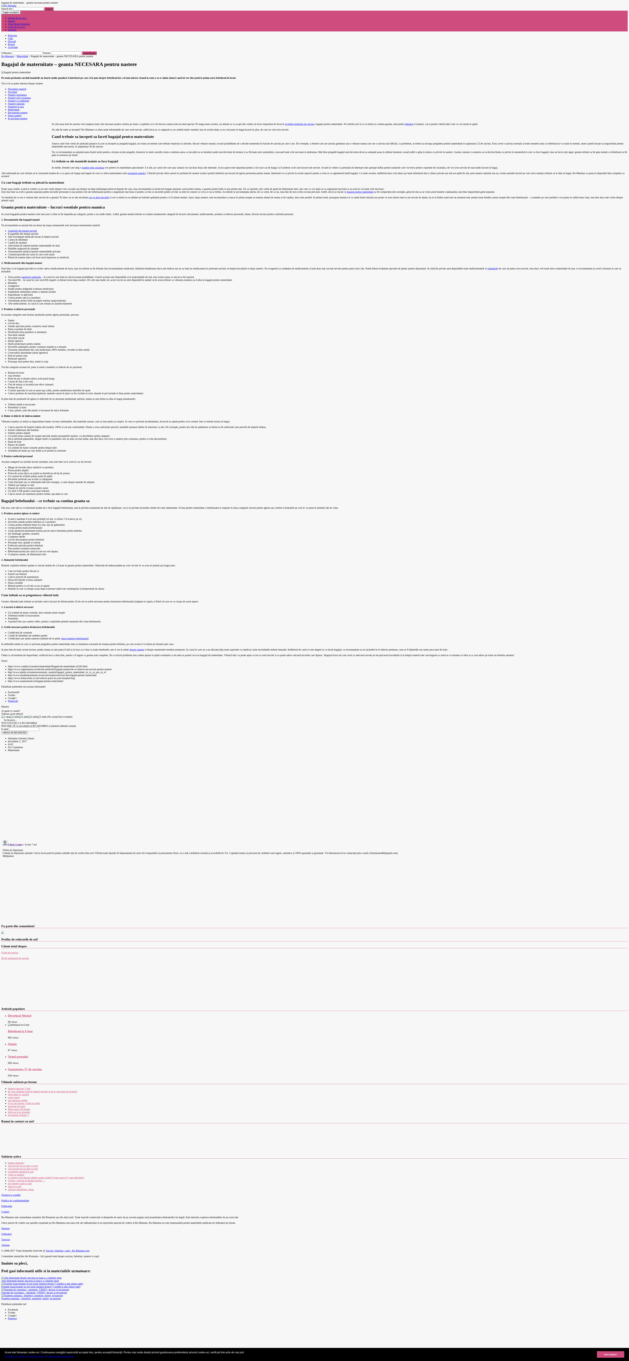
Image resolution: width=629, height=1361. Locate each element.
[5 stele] (42, 716)
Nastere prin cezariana (19, 97)
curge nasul (14, 1097)
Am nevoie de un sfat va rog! (23, 1165)
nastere (11, 21)
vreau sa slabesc (16, 1174)
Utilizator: (6, 53)
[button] (74, 1356)
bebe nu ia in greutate (19, 1112)
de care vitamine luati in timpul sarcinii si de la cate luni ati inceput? (42, 1091)
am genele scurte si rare (20, 1183)
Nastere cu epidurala (18, 100)
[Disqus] (314, 795)
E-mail (4, 729)
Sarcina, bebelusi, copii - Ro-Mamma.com (67, 1250)
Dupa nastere (14, 115)
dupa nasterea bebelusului (74, 638)
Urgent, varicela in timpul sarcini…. (26, 1180)
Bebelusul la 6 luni (20, 1031)
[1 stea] (5, 716)
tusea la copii (14, 1186)
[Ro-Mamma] (8, 5)
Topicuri (5, 1239)
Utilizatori (6, 1234)
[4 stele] (32, 716)
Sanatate (12, 29)
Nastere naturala (16, 103)
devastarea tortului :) (18, 1115)
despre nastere (137, 649)
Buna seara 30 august (19, 1109)
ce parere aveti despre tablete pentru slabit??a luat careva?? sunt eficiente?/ (46, 1177)
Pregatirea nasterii (17, 89)
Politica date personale (60, 1356)
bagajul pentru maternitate (360, 191)
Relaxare (12, 35)
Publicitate (6, 1206)
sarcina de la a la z (17, 18)
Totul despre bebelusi (19, 24)
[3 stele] (23, 716)
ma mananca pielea (18, 1100)
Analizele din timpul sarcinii (22, 230)
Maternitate (13, 109)
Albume (5, 1245)
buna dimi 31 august (18, 1094)
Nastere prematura (17, 95)
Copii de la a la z (16, 27)
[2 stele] (14, 716)
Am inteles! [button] (610, 1354)
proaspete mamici (137, 173)
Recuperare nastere (18, 112)
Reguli (11, 44)
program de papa (16, 1106)
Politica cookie (36, 1356)
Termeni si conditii (15, 1356)
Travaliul (12, 92)
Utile (10, 38)
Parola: (47, 53)
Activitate (13, 47)
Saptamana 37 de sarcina (25, 1069)
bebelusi (409, 124)
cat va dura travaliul (99, 197)
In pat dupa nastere (17, 118)
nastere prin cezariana (93, 167)
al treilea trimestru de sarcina (299, 124)
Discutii (12, 41)
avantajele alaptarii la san (21, 1171)
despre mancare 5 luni (19, 1088)
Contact (5, 1211)
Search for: (7, 8)
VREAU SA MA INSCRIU (15, 732)
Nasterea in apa (16, 106)
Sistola (12, 1044)
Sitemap (5, 1228)
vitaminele (492, 268)
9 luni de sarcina (9, 952)
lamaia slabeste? (16, 1163)
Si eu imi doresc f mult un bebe (24, 1103)
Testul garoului (18, 1056)
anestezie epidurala (31, 277)
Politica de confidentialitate (15, 1200)
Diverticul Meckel (19, 1015)
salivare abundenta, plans (21, 1189)
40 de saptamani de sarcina (15, 958)
